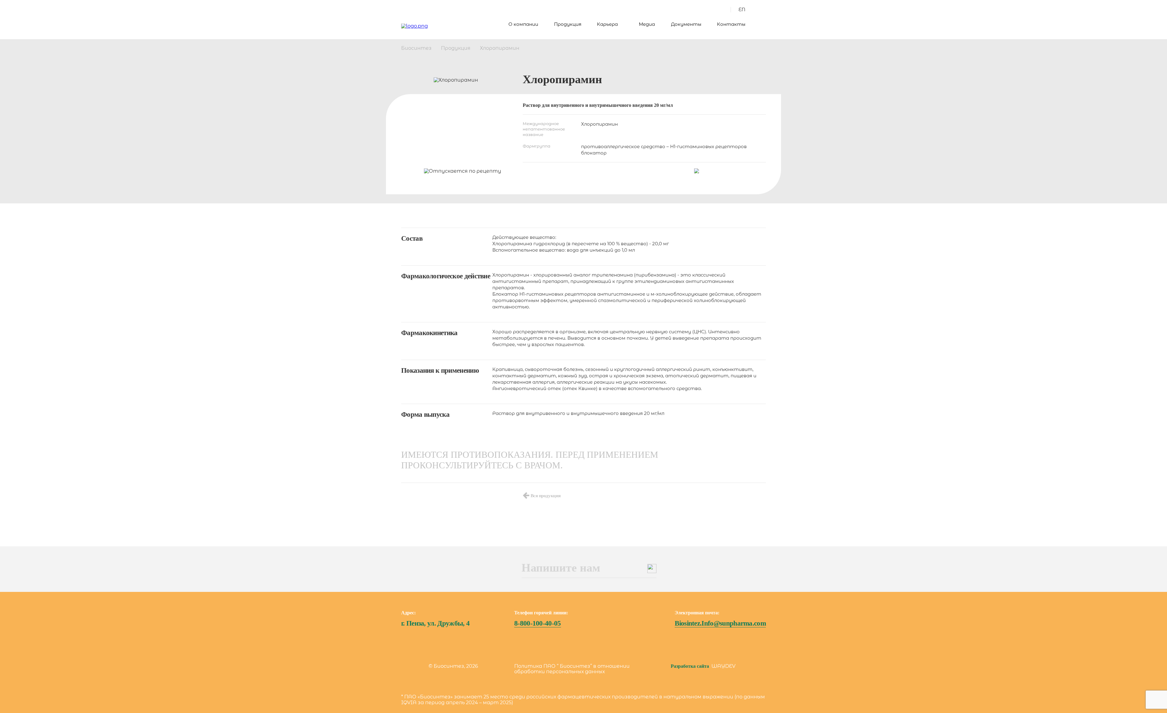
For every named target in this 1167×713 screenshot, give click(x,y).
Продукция (567, 24)
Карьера (607, 24)
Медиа (647, 24)
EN (741, 9)
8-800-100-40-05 (537, 623)
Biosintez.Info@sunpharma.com (720, 623)
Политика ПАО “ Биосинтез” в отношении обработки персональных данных (572, 669)
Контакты (731, 24)
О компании (523, 24)
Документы (686, 24)
